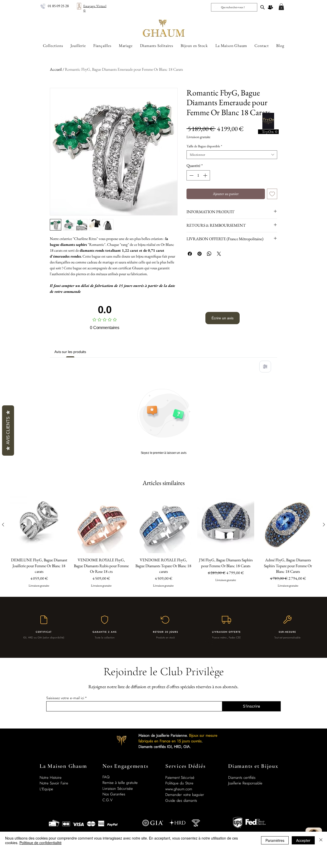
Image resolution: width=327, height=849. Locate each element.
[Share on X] (219, 254)
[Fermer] (321, 840)
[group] (163, 544)
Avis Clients (8, 430)
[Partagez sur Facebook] (190, 254)
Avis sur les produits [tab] (70, 352)
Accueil (56, 69)
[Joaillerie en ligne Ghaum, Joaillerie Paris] (262, 7)
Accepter (303, 840)
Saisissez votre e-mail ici (65, 698)
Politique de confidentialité (40, 842)
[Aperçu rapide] (39, 524)
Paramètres (274, 840)
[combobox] (231, 154)
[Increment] (205, 175)
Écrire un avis (222, 318)
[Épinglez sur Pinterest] (199, 254)
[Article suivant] (324, 524)
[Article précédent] (3, 524)
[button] (281, 6)
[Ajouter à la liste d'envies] (272, 194)
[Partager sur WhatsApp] (209, 254)
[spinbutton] (198, 175)
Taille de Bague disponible (204, 146)
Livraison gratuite (198, 137)
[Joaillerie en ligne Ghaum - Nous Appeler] (43, 6)
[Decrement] (190, 175)
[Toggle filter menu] (265, 366)
